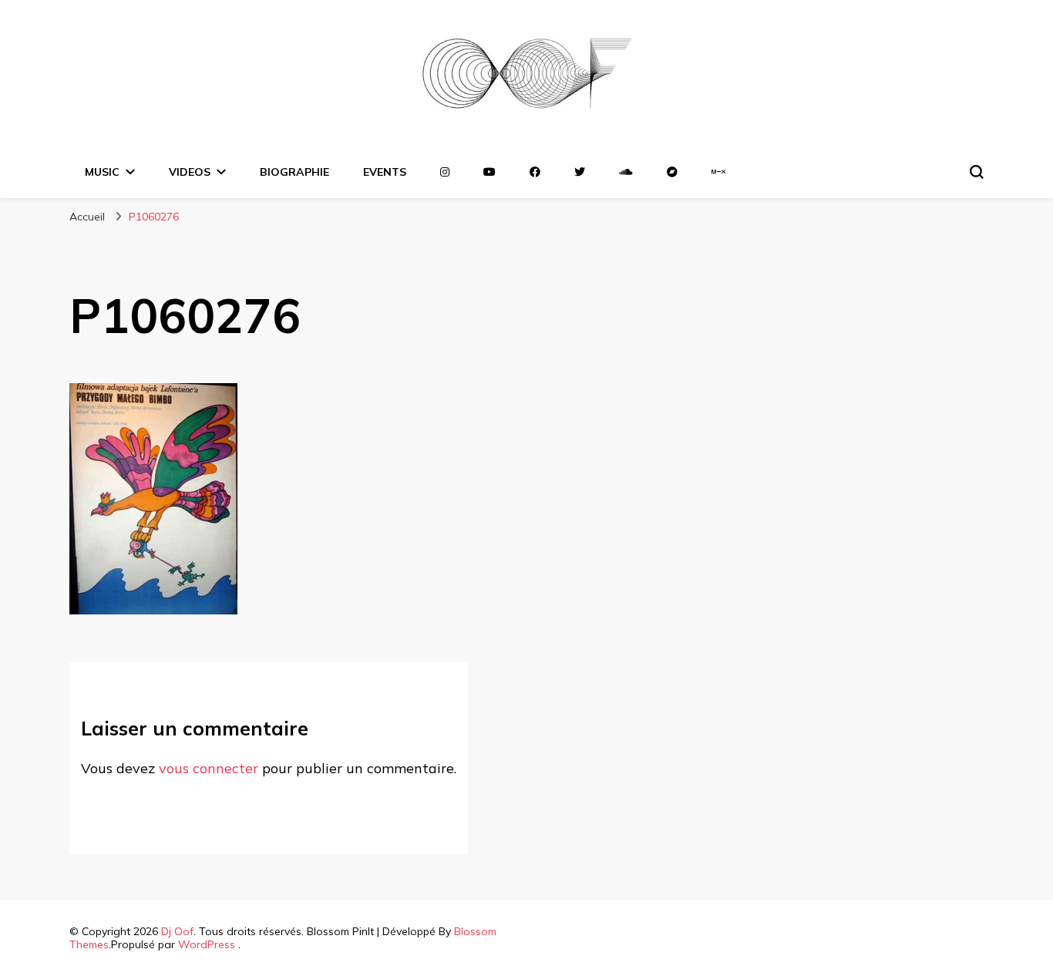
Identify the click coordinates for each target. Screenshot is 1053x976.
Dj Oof (177, 931)
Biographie (294, 172)
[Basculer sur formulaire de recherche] (977, 172)
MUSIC (102, 172)
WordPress (206, 944)
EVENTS (384, 172)
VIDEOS (189, 172)
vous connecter (208, 768)
